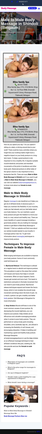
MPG (38, 432)
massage (13, 201)
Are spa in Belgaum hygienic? (18, 373)
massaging (21, 236)
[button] (21, 362)
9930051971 (23, 2)
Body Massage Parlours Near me (15, 416)
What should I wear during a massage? (21, 382)
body (5, 298)
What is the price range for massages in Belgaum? (22, 368)
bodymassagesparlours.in (27, 182)
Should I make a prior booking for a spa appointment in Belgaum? (21, 377)
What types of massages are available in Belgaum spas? (21, 362)
